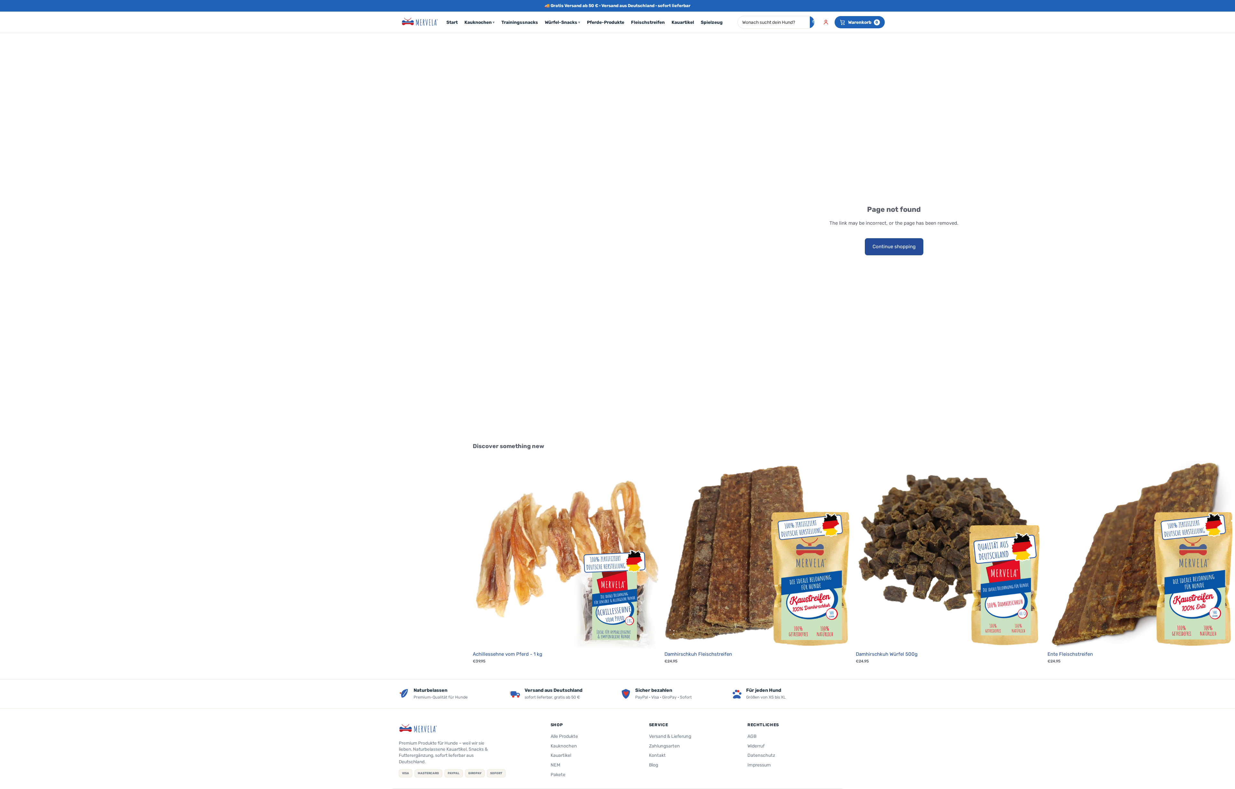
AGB (751, 736)
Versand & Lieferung (670, 736)
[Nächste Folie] (651, 555)
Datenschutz (761, 755)
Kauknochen (479, 22)
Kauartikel (683, 22)
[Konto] (826, 22)
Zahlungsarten (664, 746)
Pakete (558, 774)
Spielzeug (712, 22)
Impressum (759, 765)
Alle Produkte (564, 736)
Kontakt (657, 755)
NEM (555, 765)
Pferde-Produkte (605, 22)
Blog (653, 765)
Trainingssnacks (519, 22)
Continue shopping (894, 246)
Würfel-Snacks (562, 22)
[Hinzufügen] (650, 638)
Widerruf (755, 746)
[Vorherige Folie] (482, 555)
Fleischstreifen (648, 22)
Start (452, 22)
